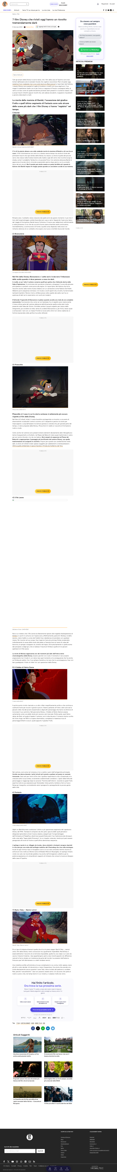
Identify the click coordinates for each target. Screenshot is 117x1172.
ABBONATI (92, 1139)
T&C (30, 1166)
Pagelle (62, 1152)
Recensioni (63, 1141)
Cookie (25, 1166)
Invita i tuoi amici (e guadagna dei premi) (99, 1150)
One (44, 1023)
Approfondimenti (65, 1143)
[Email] (53, 1028)
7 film (18, 1023)
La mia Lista (46, 10)
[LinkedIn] (48, 1028)
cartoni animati (25, 1023)
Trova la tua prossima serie (43, 1010)
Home (14, 14)
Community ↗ (93, 1143)
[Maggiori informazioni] (59, 27)
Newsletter (92, 1141)
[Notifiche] (98, 4)
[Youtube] (13, 1162)
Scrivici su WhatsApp (91, 50)
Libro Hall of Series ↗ (95, 1148)
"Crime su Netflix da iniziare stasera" (87, 43)
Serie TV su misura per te (31, 10)
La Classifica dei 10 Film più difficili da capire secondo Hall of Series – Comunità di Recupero (27, 1101)
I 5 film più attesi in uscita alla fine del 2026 (58, 1103)
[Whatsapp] (113, 10)
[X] (38, 1028)
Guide (62, 1154)
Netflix (62, 1148)
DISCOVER (54, 4)
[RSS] (34, 1162)
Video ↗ (92, 1146)
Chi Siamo (6, 1166)
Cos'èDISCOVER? (63, 4)
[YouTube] (108, 10)
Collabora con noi (43, 1166)
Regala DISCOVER (94, 1152)
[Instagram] (106, 10)
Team (35, 1166)
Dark (32, 1023)
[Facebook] (103, 10)
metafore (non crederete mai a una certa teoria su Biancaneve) (34, 84)
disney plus (38, 1023)
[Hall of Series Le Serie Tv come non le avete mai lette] (4, 4)
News (62, 1139)
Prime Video (64, 1150)
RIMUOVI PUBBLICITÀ (43, 211)
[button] (11, 10)
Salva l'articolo (17, 75)
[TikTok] (111, 10)
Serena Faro (30, 27)
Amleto (14, 636)
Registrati (104, 4)
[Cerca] (27, 4)
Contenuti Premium (65, 1137)
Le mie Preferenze (59, 10)
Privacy (20, 1166)
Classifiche (63, 1157)
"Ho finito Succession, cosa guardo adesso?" (89, 36)
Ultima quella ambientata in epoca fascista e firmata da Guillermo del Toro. (37, 446)
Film (18, 14)
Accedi (112, 4)
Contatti (13, 1166)
